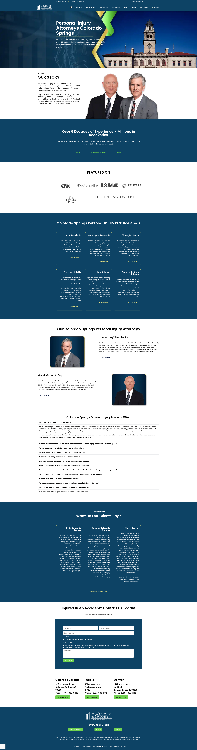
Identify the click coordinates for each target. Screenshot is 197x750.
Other (93, 647)
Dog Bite (68, 647)
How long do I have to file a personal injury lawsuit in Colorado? (64, 465)
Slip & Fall (110, 645)
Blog (125, 7)
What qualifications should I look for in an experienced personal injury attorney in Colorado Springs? (78, 444)
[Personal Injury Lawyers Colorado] (44, 7)
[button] (98, 422)
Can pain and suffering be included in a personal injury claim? (63, 492)
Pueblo (89, 640)
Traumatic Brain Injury (80, 647)
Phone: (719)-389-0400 (66, 693)
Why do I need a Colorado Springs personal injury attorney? (62, 452)
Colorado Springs (71, 640)
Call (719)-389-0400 (138, 2)
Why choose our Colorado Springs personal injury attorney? (62, 448)
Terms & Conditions (120, 746)
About (78, 7)
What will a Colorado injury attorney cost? (55, 422)
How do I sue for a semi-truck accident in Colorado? (59, 479)
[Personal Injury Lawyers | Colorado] (71, 7)
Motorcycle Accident (84, 645)
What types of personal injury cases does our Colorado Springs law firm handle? (71, 474)
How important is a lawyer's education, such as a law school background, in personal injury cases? (78, 470)
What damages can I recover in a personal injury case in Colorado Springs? (69, 483)
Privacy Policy (109, 746)
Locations (103, 7)
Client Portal (144, 7)
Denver (82, 640)
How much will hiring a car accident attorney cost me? (60, 457)
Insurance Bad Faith (59, 90)
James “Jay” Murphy (57, 86)
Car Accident (69, 645)
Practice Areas (90, 7)
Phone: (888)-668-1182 (96, 693)
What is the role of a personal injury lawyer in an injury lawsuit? (64, 487)
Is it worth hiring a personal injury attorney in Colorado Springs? (64, 461)
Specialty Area (68, 642)
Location (66, 637)
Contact (133, 7)
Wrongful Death (98, 645)
